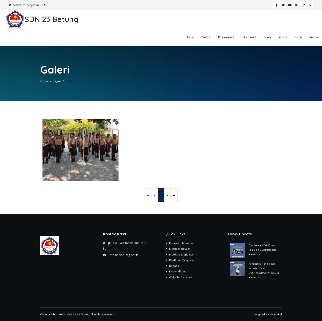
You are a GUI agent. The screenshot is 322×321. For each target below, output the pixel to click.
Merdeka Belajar (179, 248)
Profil (204, 37)
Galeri (298, 37)
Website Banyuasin (181, 277)
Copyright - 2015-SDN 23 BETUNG (66, 314)
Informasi (248, 37)
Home (190, 37)
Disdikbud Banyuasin (182, 260)
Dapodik (174, 266)
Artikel (283, 37)
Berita (268, 37)
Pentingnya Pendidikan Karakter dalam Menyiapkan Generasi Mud (264, 268)
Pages (57, 81)
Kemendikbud (178, 271)
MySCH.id (276, 314)
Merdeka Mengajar (181, 254)
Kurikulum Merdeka (181, 243)
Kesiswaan (225, 37)
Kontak (313, 37)
